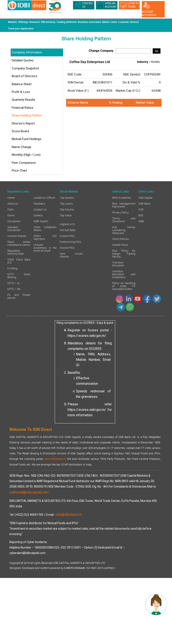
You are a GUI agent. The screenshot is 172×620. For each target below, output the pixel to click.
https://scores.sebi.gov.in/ (87, 336)
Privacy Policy (120, 212)
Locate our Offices (44, 197)
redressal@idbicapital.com (28, 492)
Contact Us (40, 209)
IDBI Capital (145, 197)
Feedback (39, 203)
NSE (140, 209)
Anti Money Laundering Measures (123, 229)
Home (11, 197)
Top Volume (67, 209)
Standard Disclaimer (13, 228)
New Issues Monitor (71, 255)
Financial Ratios (22, 108)
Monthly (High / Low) (26, 155)
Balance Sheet (21, 84)
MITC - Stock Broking (18, 275)
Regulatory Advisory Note (15, 252)
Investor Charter (16, 235)
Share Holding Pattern (27, 115)
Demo (11, 215)
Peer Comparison (24, 163)
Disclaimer (13, 221)
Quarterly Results (23, 100)
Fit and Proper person (18, 296)
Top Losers (66, 203)
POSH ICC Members (45, 237)
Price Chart (19, 170)
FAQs (10, 209)
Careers (38, 215)
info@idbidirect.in (69, 515)
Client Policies (120, 238)
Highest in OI (67, 224)
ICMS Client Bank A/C (18, 261)
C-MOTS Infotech (74, 568)
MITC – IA (13, 282)
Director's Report (23, 123)
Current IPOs (67, 235)
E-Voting (12, 268)
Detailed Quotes (23, 60)
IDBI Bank (144, 203)
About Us (12, 203)
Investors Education (118, 263)
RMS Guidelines (121, 197)
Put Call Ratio (68, 229)
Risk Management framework (123, 205)
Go (156, 51)
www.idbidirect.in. (55, 458)
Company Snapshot (25, 68)
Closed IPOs (67, 247)
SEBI (141, 221)
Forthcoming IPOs (70, 241)
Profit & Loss (21, 92)
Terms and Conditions (123, 219)
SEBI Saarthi (41, 221)
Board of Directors (24, 76)
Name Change (21, 147)
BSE (140, 215)
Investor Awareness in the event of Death (45, 247)
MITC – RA (13, 288)
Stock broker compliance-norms (18, 243)
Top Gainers (67, 197)
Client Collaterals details (45, 228)
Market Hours (120, 244)
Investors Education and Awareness (123, 274)
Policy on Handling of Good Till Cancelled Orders (123, 285)
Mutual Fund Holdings (26, 139)
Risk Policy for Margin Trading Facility (123, 253)
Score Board (20, 131)
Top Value (66, 215)
